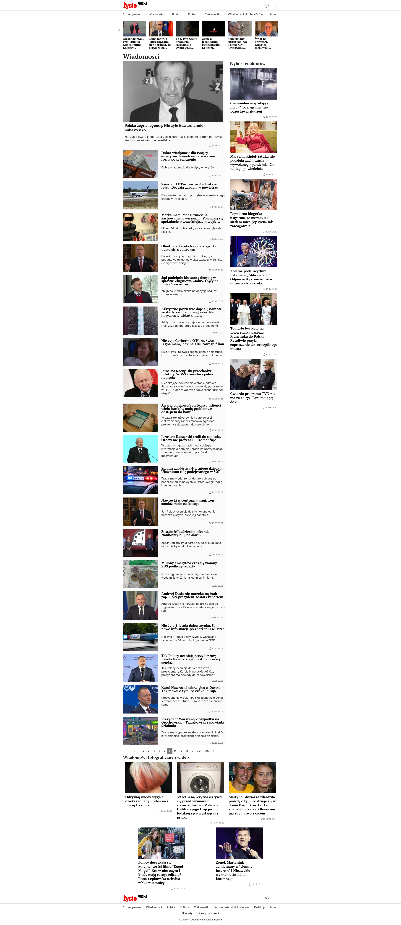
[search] (275, 5)
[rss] (266, 5)
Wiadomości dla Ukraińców (245, 14)
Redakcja (260, 907)
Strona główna (132, 14)
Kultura (192, 14)
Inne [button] (273, 14)
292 (207, 750)
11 (187, 750)
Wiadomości (157, 14)
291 (199, 750)
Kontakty (187, 913)
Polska (176, 14)
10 (180, 750)
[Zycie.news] (135, 5)
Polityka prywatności (207, 913)
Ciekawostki (212, 14)
